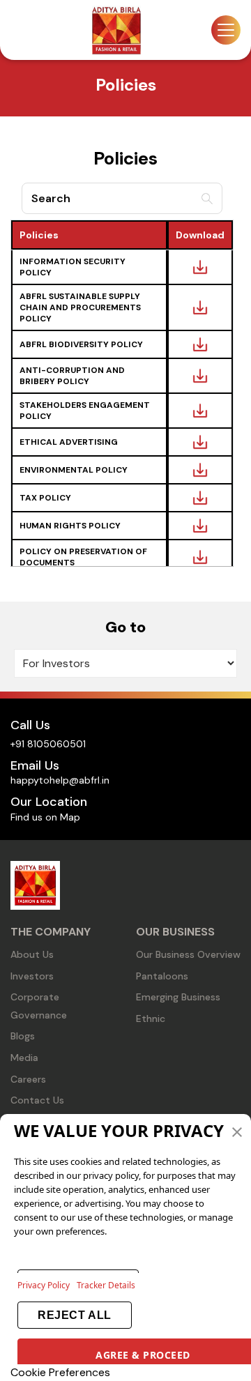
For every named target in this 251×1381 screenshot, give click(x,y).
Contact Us (37, 1100)
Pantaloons (162, 976)
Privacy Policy (43, 1285)
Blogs (22, 1036)
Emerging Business (178, 997)
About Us (32, 954)
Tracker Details (106, 1285)
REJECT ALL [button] (74, 1315)
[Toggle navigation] (226, 30)
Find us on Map (45, 817)
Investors (32, 976)
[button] (237, 1130)
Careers (28, 1079)
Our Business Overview (188, 954)
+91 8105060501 (48, 743)
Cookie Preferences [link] (60, 1372)
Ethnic (150, 1018)
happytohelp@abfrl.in (59, 780)
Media (24, 1057)
